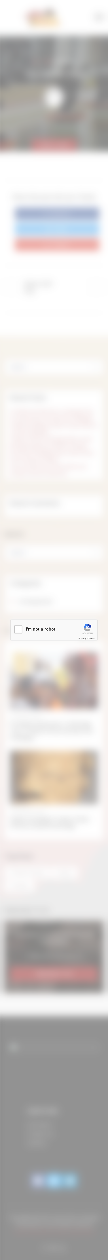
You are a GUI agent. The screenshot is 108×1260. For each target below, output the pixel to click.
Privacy (82, 638)
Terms (91, 638)
